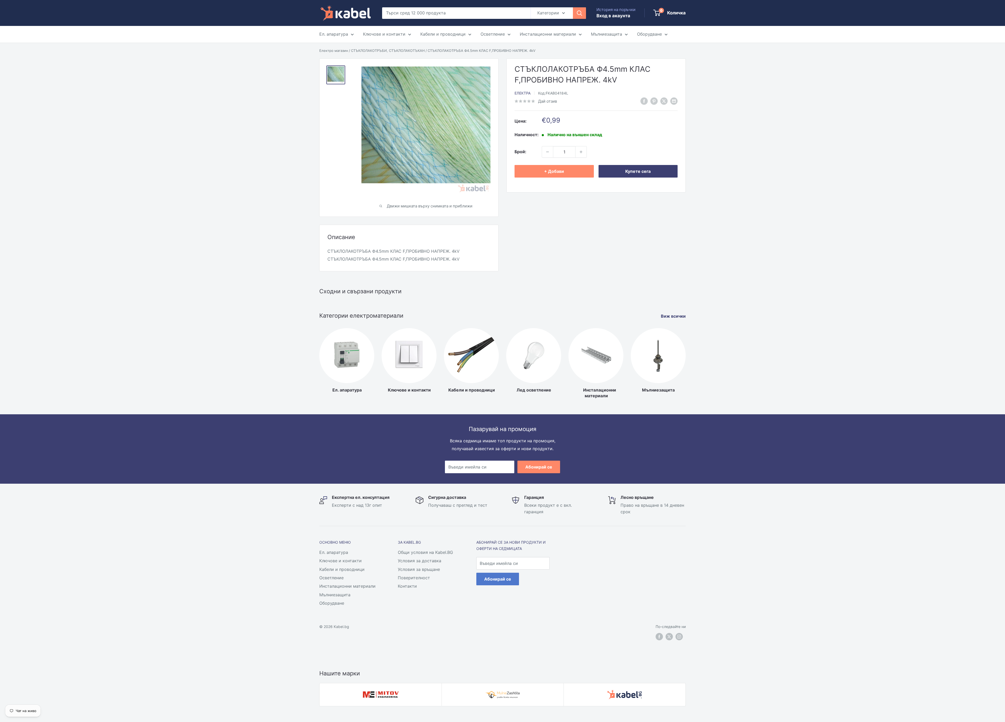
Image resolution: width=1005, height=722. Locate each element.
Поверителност (414, 577)
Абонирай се (538, 467)
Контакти (407, 586)
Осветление (493, 34)
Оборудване (649, 34)
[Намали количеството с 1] (547, 151)
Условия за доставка (419, 560)
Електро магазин (333, 50)
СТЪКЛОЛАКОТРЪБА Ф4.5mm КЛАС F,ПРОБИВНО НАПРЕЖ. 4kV (481, 50)
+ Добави (554, 171)
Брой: (520, 151)
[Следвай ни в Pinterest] (654, 101)
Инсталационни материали (548, 34)
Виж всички (674, 316)
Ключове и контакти (384, 34)
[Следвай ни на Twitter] (669, 636)
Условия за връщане (419, 569)
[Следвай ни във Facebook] (644, 101)
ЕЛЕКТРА (523, 93)
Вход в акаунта (613, 15)
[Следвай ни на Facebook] (659, 636)
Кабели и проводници (443, 34)
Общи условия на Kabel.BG (425, 552)
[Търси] (579, 13)
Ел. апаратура (333, 34)
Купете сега (638, 171)
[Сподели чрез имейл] (674, 101)
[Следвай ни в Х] (664, 101)
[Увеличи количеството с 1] (581, 151)
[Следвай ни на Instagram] (679, 636)
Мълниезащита (606, 34)
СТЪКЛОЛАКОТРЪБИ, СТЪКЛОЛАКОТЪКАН (388, 50)
